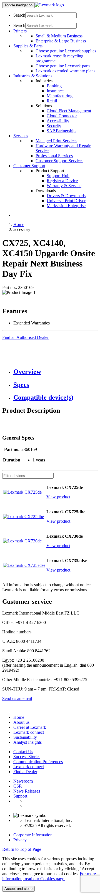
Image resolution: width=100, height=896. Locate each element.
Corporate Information (32, 834)
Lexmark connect (28, 732)
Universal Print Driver (66, 200)
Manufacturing (59, 95)
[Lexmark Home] (49, 4)
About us (21, 722)
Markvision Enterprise (66, 205)
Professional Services (54, 155)
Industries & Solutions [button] (32, 75)
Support (20, 796)
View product (58, 496)
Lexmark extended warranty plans (65, 70)
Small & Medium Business (59, 36)
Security (54, 125)
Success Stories (26, 756)
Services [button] (20, 135)
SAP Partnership (61, 130)
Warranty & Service (64, 185)
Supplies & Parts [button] (27, 46)
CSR (17, 786)
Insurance (55, 90)
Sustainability (25, 737)
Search (19, 15)
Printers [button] (20, 31)
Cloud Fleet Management (69, 110)
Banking (54, 85)
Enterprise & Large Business (61, 41)
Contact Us (23, 751)
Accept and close (18, 889)
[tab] (55, 371)
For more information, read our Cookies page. (49, 876)
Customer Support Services (59, 160)
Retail (52, 100)
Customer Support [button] (29, 165)
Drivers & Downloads (66, 195)
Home (18, 224)
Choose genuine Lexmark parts (63, 66)
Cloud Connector (62, 115)
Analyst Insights (27, 742)
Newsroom (23, 781)
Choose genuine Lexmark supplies (66, 51)
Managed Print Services (56, 140)
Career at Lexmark (29, 727)
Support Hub (58, 175)
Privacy (20, 839)
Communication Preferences (38, 761)
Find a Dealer (25, 771)
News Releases (26, 791)
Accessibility (58, 120)
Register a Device (62, 180)
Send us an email (17, 698)
